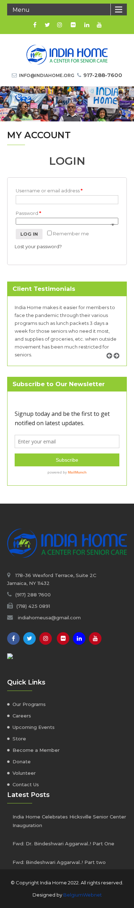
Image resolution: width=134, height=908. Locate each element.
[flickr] (73, 24)
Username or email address (49, 190)
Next (119, 364)
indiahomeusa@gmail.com (49, 617)
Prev (111, 364)
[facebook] (35, 24)
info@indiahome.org (46, 75)
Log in (29, 234)
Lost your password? (38, 246)
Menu (21, 9)
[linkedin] (87, 24)
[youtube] (99, 24)
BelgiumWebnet (82, 895)
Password (28, 213)
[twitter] (47, 24)
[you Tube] (95, 638)
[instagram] (60, 24)
